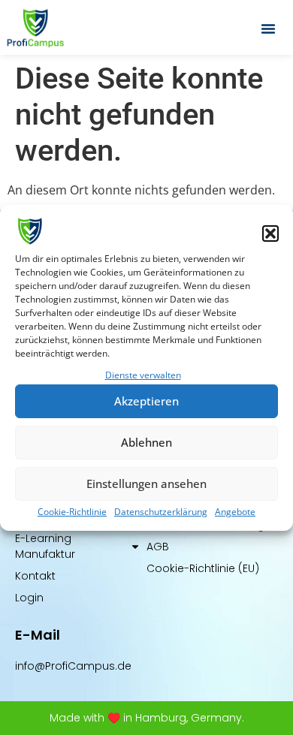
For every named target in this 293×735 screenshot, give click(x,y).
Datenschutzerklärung (160, 511)
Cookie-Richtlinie (72, 511)
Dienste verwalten (143, 375)
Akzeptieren (146, 400)
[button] (270, 233)
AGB (157, 546)
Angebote (235, 511)
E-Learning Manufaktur (45, 546)
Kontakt (35, 575)
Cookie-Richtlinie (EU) (202, 568)
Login (29, 597)
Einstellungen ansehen (146, 483)
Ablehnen (146, 442)
